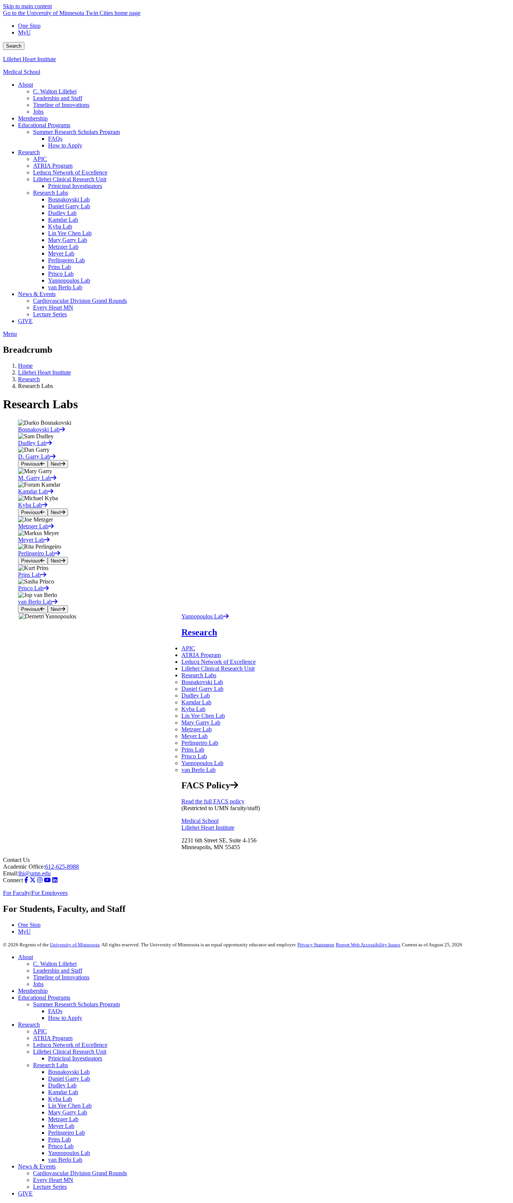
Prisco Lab (194, 756)
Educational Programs (44, 997)
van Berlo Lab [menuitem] (65, 287)
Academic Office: (24, 866)
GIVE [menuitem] (25, 321)
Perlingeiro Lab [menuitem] (66, 260)
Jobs (38, 984)
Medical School (21, 72)
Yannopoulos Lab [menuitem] (69, 280)
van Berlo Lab (198, 770)
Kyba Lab (193, 709)
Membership (33, 991)
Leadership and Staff (57, 970)
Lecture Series (50, 1186)
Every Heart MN (53, 1180)
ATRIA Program (201, 655)
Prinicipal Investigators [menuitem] (75, 186)
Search (13, 46)
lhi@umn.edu (34, 873)
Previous (30, 464)
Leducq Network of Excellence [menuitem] (70, 172)
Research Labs (198, 675)
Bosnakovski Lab (202, 682)
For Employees (50, 893)
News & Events (37, 1166)
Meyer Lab (194, 736)
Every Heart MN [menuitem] (53, 307)
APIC (188, 648)
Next (56, 464)
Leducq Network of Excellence (218, 662)
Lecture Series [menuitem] (50, 314)
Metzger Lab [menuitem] (63, 247)
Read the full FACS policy (212, 801)
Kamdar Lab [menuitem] (63, 220)
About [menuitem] (25, 84)
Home (25, 365)
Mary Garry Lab (200, 722)
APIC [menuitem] (40, 159)
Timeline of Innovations (61, 977)
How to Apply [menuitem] (65, 145)
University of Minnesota (75, 944)
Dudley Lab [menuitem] (62, 213)
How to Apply (65, 1018)
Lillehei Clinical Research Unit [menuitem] (69, 179)
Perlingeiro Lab (199, 743)
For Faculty (16, 893)
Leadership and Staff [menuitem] (57, 98)
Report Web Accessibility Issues (368, 944)
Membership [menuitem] (33, 118)
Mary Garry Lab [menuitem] (67, 240)
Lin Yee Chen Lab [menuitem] (70, 233)
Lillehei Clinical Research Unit (218, 668)
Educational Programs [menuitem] (44, 125)
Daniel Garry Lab (202, 689)
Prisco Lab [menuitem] (61, 274)
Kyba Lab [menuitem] (60, 226)
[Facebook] (26, 880)
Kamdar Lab (196, 702)
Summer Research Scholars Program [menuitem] (76, 132)
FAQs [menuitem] (55, 138)
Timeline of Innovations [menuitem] (61, 105)
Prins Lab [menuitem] (59, 267)
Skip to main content (27, 6)
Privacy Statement (315, 944)
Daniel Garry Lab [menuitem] (69, 206)
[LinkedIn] (54, 880)
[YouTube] (47, 880)
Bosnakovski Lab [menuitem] (69, 199)
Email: (10, 873)
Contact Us (16, 860)
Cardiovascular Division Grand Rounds (80, 1173)
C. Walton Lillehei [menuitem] (55, 91)
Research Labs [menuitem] (50, 192)
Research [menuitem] (29, 152)
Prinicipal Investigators (75, 1058)
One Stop (29, 26)
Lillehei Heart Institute (29, 59)
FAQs (55, 1011)
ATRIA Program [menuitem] (52, 165)
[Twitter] (33, 880)
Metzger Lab (196, 729)
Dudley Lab (195, 695)
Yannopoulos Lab (202, 763)
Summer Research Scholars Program (76, 1004)
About (25, 957)
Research (29, 379)
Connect (13, 880)
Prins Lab (192, 749)
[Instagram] (39, 880)
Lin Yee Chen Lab (203, 716)
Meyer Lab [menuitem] (61, 253)
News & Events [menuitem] (37, 294)
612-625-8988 (62, 866)
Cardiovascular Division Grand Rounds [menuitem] (80, 301)
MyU (24, 32)
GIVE (25, 1193)
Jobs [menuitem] (38, 111)
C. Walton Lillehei (55, 964)
